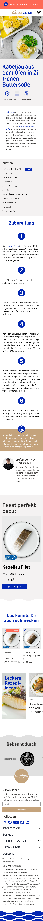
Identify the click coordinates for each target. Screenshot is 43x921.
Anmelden (21, 809)
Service (7, 834)
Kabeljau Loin (29, 652)
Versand (8, 853)
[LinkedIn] (27, 822)
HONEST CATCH (14, 840)
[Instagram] (4, 822)
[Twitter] (22, 822)
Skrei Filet (6, 652)
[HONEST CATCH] (21, 12)
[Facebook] (10, 822)
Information (11, 828)
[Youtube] (16, 822)
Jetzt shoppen (14, 586)
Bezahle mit (11, 847)
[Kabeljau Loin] (32, 638)
